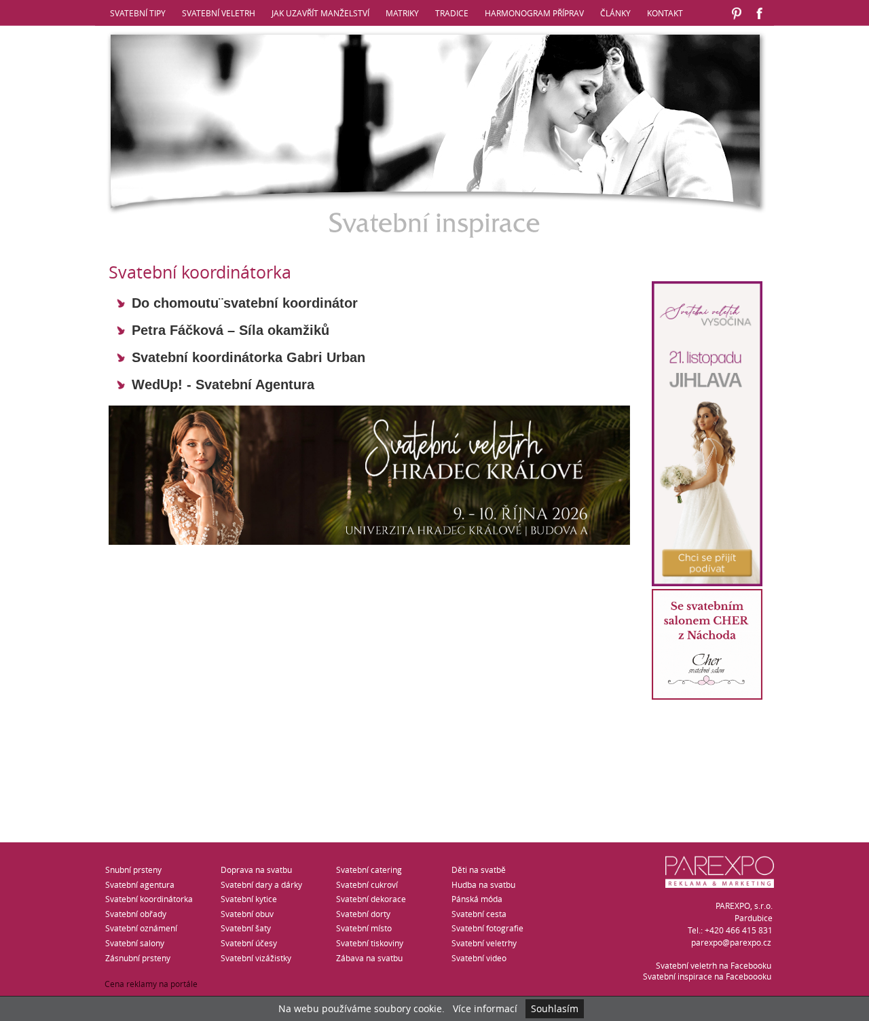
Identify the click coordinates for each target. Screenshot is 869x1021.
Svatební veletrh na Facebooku (713, 965)
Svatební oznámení (141, 928)
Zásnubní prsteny (137, 957)
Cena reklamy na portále (151, 983)
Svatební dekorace (371, 898)
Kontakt (665, 13)
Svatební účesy (249, 942)
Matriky (402, 13)
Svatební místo (364, 928)
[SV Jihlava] (707, 582)
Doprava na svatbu (256, 869)
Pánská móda (476, 898)
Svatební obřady (135, 913)
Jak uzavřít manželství (320, 13)
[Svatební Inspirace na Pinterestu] (736, 20)
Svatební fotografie (487, 928)
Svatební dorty (363, 913)
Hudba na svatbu (483, 884)
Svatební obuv (247, 913)
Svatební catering (369, 869)
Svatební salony (134, 942)
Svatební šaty (246, 928)
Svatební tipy (138, 13)
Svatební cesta (478, 913)
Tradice (451, 13)
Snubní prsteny (133, 869)
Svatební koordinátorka (149, 898)
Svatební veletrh (218, 13)
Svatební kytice (249, 898)
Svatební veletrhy (484, 942)
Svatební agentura (139, 884)
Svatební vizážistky (256, 957)
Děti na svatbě (478, 869)
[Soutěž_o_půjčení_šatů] (707, 695)
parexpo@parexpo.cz (731, 942)
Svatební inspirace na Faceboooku (707, 976)
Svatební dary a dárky (261, 884)
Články (615, 13)
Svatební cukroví (367, 884)
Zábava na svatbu (369, 957)
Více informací (485, 1008)
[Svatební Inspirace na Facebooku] (760, 20)
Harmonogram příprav (534, 13)
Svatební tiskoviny (369, 942)
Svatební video (478, 957)
